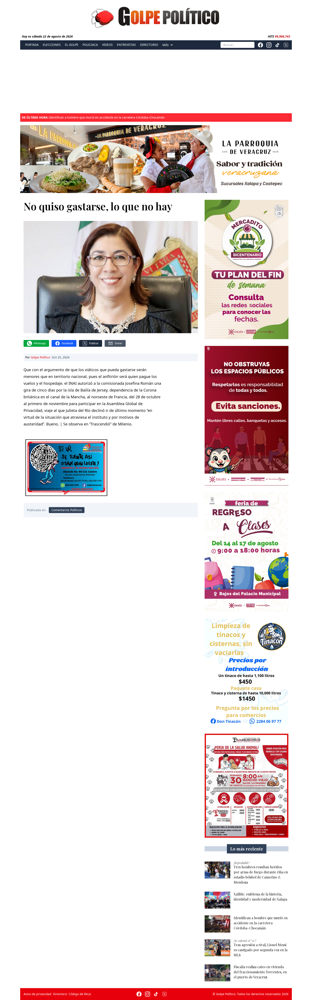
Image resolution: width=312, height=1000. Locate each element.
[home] (156, 16)
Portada (32, 45)
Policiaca (90, 45)
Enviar (118, 343)
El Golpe (71, 45)
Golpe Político (40, 357)
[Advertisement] (156, 81)
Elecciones (52, 45)
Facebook (67, 343)
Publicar (94, 343)
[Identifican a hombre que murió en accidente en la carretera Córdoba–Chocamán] (217, 924)
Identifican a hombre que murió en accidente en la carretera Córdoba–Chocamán (93, 117)
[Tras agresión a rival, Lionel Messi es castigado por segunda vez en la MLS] (217, 948)
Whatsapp (40, 343)
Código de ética (80, 994)
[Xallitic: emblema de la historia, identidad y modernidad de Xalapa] (217, 900)
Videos (107, 45)
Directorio (149, 45)
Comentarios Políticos (66, 510)
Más (165, 45)
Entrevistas (126, 45)
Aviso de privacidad (37, 994)
